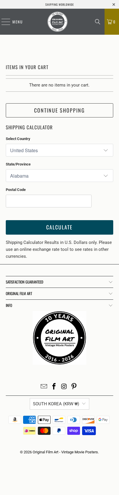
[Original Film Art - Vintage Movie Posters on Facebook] (54, 387)
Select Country (18, 139)
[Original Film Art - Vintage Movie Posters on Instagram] (64, 387)
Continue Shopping (59, 110)
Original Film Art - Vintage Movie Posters (65, 452)
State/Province (18, 164)
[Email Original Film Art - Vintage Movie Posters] (44, 387)
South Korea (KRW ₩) (56, 403)
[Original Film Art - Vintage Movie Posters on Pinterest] (74, 387)
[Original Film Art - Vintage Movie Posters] (57, 22)
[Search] (97, 21)
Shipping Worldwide (59, 4)
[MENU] (3, 21)
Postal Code (16, 189)
